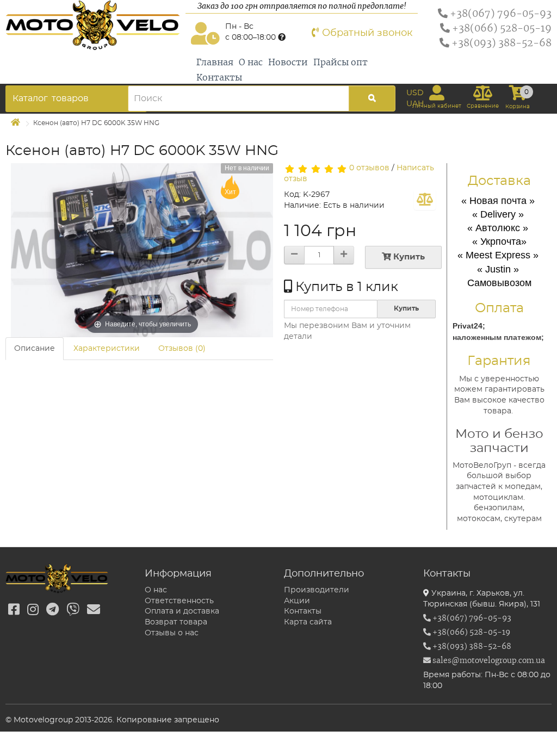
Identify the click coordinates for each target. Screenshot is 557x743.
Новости (288, 62)
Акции (297, 601)
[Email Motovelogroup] (93, 610)
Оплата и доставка (182, 611)
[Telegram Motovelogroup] (52, 610)
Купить (408, 257)
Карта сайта (308, 622)
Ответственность (179, 601)
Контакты (219, 77)
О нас (251, 62)
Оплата (499, 308)
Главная (214, 62)
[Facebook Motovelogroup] (14, 610)
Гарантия (499, 361)
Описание (34, 348)
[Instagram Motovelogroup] (33, 610)
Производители (316, 590)
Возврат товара (176, 622)
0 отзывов (369, 168)
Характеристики (106, 348)
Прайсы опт (340, 62)
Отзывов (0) (182, 348)
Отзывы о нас (172, 633)
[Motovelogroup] (92, 25)
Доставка (499, 181)
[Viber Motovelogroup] (72, 610)
